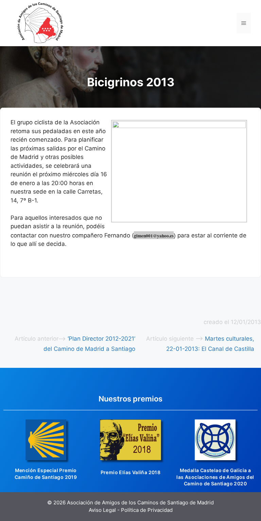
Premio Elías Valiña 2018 (131, 472)
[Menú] (244, 23)
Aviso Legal (102, 510)
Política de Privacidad (147, 510)
